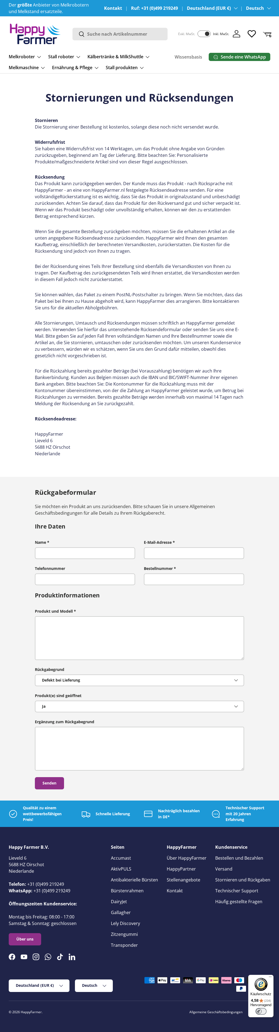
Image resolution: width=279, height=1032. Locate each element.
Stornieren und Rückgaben (242, 880)
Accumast (121, 858)
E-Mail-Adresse (158, 542)
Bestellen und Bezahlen (239, 858)
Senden (49, 783)
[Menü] (270, 978)
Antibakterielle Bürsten (134, 880)
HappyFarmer (31, 1012)
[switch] (261, 1011)
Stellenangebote (183, 880)
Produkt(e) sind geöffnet (58, 695)
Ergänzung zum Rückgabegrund (64, 721)
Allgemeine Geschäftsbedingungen (215, 1012)
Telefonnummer (50, 568)
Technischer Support (236, 891)
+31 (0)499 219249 (45, 884)
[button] (267, 34)
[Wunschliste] (252, 34)
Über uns (25, 939)
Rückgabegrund (49, 669)
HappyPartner (181, 869)
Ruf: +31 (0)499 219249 (154, 8)
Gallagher (121, 912)
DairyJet (119, 902)
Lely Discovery (125, 923)
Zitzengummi (124, 934)
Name (40, 542)
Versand (223, 869)
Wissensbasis (188, 57)
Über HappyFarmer (187, 858)
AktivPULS (121, 869)
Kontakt (113, 8)
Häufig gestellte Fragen (238, 902)
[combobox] (120, 34)
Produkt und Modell (54, 611)
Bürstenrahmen (127, 891)
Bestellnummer (158, 568)
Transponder (124, 945)
